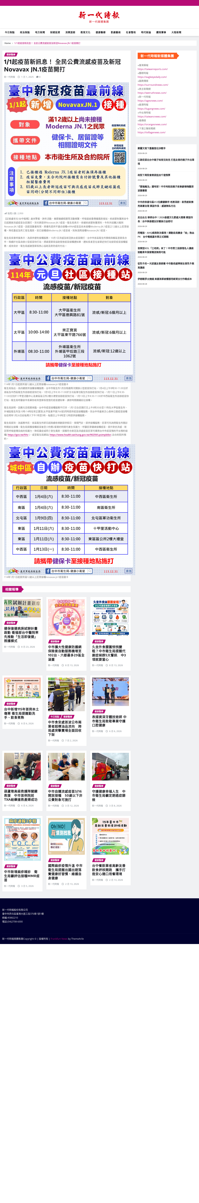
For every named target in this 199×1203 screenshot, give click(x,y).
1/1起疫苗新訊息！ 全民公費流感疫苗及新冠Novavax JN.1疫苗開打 (47, 43)
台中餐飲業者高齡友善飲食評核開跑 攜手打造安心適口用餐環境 (109, 869)
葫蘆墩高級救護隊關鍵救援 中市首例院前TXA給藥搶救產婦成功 (21, 795)
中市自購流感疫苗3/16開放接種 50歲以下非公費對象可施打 (65, 795)
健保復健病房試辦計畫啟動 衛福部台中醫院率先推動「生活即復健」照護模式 (21, 634)
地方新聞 (40, 32)
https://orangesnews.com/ (152, 124)
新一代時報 (9, 76)
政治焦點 (25, 32)
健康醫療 (101, 32)
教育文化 (85, 32)
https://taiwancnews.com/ (152, 116)
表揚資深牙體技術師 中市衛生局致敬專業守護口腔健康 (109, 721)
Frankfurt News (59, 938)
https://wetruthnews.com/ (152, 92)
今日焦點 (10, 32)
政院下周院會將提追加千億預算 (154, 175)
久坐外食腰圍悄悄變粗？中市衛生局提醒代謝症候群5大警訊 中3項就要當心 (109, 653)
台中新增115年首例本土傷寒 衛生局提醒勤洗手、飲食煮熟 (21, 713)
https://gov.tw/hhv (18, 434)
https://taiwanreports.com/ (153, 69)
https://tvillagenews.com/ (151, 132)
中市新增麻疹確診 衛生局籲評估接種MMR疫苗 (22, 876)
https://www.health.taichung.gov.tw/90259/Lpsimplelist (80, 434)
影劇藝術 (116, 32)
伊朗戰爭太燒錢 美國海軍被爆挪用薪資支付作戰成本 (165, 279)
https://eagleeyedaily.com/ (152, 77)
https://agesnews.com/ (150, 100)
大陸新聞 (176, 32)
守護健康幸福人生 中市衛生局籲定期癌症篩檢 (109, 795)
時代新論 (146, 32)
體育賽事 (161, 32)
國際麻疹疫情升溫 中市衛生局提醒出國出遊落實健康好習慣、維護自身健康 (65, 871)
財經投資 (55, 32)
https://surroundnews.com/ (153, 84)
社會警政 (131, 32)
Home (8, 43)
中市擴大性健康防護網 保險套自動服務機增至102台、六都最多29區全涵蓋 (66, 653)
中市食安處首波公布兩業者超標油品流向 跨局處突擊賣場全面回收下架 (65, 728)
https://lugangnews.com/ (151, 108)
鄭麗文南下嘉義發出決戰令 (152, 148)
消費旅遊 (70, 32)
